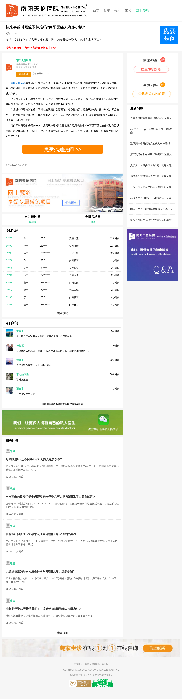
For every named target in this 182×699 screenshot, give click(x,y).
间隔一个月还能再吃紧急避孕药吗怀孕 (151, 209)
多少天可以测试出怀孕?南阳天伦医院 (151, 220)
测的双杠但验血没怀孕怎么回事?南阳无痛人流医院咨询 (41, 534)
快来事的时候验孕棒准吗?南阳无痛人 (151, 118)
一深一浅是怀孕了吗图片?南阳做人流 (151, 187)
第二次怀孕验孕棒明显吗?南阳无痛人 (151, 154)
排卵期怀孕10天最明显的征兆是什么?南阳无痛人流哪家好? (43, 608)
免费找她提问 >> (62, 149)
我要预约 (62, 313)
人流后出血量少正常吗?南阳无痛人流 (151, 165)
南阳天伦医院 (85, 675)
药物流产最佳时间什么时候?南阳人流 (151, 198)
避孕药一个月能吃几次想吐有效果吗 (150, 143)
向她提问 (23, 74)
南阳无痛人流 (18, 82)
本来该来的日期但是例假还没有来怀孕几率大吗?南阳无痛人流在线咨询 (51, 496)
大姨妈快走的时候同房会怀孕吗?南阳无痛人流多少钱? (40, 571)
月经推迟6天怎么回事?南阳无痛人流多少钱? (34, 459)
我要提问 (62, 632)
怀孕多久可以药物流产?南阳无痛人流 (151, 176)
